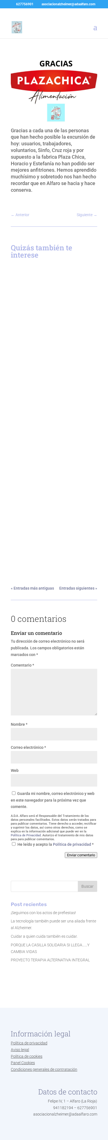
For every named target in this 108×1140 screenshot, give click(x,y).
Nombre (19, 724)
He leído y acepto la (55, 844)
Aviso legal (20, 1049)
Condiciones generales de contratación (44, 1069)
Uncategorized (30, 349)
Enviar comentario (81, 855)
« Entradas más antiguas (32, 588)
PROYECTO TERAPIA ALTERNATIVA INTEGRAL (43, 443)
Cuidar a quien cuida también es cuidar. (44, 936)
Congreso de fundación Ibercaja (48, 547)
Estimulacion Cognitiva (46, 343)
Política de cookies (26, 1056)
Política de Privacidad (26, 835)
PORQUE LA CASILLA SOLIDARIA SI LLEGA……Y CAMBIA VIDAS (53, 336)
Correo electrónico (28, 747)
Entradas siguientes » (78, 588)
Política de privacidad (72, 844)
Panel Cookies (23, 1063)
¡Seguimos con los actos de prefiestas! (43, 912)
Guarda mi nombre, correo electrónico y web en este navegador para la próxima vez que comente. (52, 800)
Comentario (22, 665)
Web (15, 770)
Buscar (87, 886)
